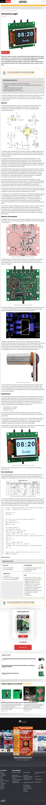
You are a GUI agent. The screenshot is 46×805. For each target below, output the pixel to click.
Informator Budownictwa (17, 779)
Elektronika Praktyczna (27, 788)
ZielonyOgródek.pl (15, 781)
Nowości (2, 779)
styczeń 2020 (23, 632)
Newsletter (2, 787)
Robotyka (21, 5)
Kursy (1, 778)
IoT (8, 5)
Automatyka (2, 783)
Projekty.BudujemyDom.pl (17, 776)
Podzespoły (2, 773)
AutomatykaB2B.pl (27, 786)
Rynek (1, 782)
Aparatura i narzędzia (4, 780)
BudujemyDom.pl (15, 775)
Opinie (1, 776)
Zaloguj (8, 1)
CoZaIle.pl (14, 778)
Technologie (2, 775)
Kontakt (2, 786)
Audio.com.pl (26, 775)
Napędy (37, 5)
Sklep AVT (2, 788)
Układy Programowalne (31, 5)
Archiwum (2, 784)
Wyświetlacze (12, 5)
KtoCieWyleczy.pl (38, 782)
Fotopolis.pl (37, 776)
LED (44, 5)
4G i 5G (25, 5)
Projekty (2, 772)
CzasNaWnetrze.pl (15, 782)
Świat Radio (25, 791)
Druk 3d (17, 5)
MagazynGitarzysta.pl (27, 776)
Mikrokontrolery (4, 5)
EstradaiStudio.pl (26, 779)
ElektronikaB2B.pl (26, 785)
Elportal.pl (25, 789)
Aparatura (41, 5)
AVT (43, 800)
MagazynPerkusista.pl (27, 778)
